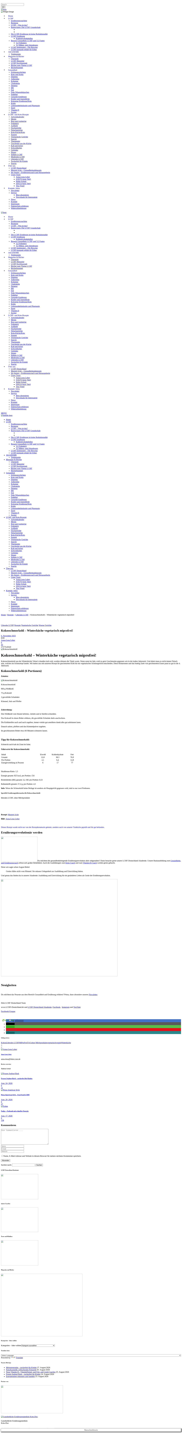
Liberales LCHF (22, 615)
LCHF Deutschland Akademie (40, 1007)
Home (3, 615)
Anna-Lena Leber (8, 640)
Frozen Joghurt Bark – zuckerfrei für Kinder (16, 1078)
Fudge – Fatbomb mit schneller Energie (15, 1111)
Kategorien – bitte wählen (11, 1345)
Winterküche (66, 1043)
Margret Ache (13, 815)
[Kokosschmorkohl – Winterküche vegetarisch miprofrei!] (9, 1049)
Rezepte (10, 615)
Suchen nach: (6, 1165)
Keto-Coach (70, 863)
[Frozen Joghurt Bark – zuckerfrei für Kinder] (10, 1074)
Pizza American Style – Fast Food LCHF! (15, 1095)
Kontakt (32, 2)
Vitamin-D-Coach (90, 863)
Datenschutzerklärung (19, 2)
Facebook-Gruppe (8, 1011)
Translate (19, 1358)
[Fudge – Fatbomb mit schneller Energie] (4, 1106)
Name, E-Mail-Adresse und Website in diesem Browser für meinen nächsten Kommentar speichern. (42, 1156)
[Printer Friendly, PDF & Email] (8, 1020)
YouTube (77, 1007)
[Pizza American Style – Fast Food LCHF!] (10, 1090)
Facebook (56, 1007)
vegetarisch (51, 1043)
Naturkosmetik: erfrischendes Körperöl (21, 1370)
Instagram (65, 1007)
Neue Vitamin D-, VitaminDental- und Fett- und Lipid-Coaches (30, 1372)
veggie (58, 1043)
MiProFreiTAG (25, 1043)
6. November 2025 (8, 636)
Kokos (3, 1043)
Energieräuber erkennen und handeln (20, 1376)
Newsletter (41, 2)
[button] (19, 1021)
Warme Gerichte (45, 625)
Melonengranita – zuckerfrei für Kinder (21, 1368)
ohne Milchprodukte (39, 1043)
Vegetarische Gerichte (29, 625)
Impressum (5, 2)
